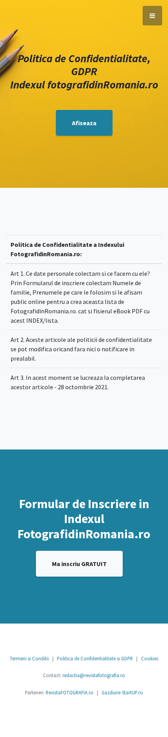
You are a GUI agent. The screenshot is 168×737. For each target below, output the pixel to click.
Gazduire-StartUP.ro (122, 692)
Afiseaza (84, 123)
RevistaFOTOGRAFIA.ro (69, 692)
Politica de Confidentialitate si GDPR (95, 658)
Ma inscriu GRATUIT (79, 564)
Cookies (149, 658)
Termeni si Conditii (29, 658)
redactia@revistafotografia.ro (94, 675)
